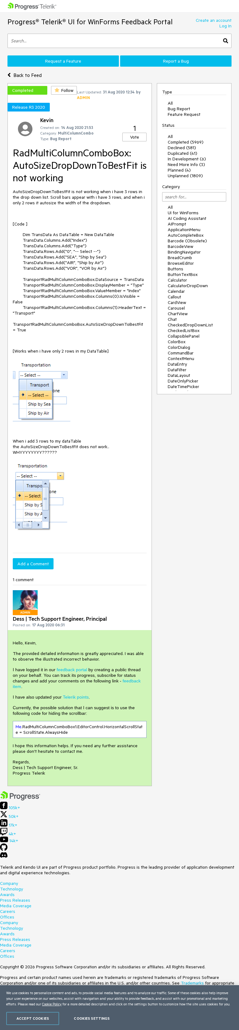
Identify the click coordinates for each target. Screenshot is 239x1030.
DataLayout (179, 375)
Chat (172, 319)
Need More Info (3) (186, 164)
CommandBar (181, 353)
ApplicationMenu (184, 229)
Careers (7, 911)
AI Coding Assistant (187, 218)
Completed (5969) (186, 142)
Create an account (214, 20)
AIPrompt (177, 224)
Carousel (176, 308)
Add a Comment (33, 564)
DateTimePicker (183, 386)
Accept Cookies (32, 1018)
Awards (7, 894)
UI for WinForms (183, 213)
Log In (225, 26)
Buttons (175, 269)
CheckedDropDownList (190, 325)
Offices (7, 917)
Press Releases (15, 900)
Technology (11, 889)
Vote (134, 137)
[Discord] (3, 856)
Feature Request (184, 114)
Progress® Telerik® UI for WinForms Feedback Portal (90, 21)
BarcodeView (180, 246)
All (170, 103)
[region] (119, 1007)
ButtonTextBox (183, 274)
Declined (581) (182, 147)
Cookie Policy (52, 1004)
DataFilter (177, 370)
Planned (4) (179, 170)
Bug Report (179, 109)
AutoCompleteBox (186, 235)
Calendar (176, 291)
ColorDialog (179, 347)
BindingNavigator (184, 252)
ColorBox (176, 341)
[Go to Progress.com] (20, 799)
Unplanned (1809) (185, 175)
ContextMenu (181, 358)
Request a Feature (63, 61)
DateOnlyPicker (183, 381)
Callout (174, 297)
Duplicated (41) (182, 153)
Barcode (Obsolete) (187, 241)
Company (9, 883)
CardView (177, 302)
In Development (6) (187, 159)
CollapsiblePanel (183, 336)
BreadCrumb (180, 257)
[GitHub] (3, 849)
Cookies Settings (92, 1018)
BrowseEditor (181, 263)
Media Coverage (15, 906)
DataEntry (177, 364)
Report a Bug (176, 61)
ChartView (178, 313)
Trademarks (192, 983)
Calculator (177, 280)
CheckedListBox (183, 330)
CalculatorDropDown (188, 285)
